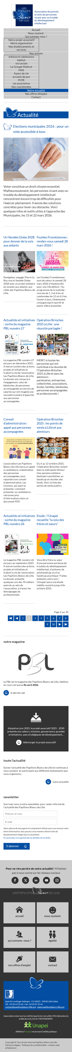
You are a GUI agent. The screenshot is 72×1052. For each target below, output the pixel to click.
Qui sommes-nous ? (36, 36)
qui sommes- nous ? (19, 940)
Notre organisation (21, 43)
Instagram (56, 880)
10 (53, 624)
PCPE (21, 80)
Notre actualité (36, 90)
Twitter (25, 880)
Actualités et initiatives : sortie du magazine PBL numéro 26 (19, 520)
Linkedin (36, 880)
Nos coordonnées (21, 86)
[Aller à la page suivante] (59, 624)
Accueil (36, 29)
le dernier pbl (17, 692)
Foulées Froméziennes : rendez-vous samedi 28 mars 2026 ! (52, 241)
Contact (36, 97)
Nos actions (36, 53)
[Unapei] (36, 1027)
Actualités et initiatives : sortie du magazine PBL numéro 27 (19, 324)
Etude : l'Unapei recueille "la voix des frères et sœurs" (50, 520)
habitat (21, 60)
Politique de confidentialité (34, 1045)
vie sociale (21, 63)
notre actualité (61, 781)
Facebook (15, 880)
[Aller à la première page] (10, 618)
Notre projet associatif (21, 39)
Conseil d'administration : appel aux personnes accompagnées (17, 425)
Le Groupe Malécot (21, 66)
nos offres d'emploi (19, 965)
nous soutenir (52, 916)
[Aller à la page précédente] (17, 618)
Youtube (46, 880)
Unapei (28, 1031)
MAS (21, 70)
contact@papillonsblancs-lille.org (20, 1007)
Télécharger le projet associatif (39, 742)
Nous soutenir (36, 33)
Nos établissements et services (21, 48)
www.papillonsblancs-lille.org (50, 1007)
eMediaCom (10, 1048)
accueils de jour (21, 76)
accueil (19, 916)
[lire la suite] (36, 159)
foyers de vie (21, 73)
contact (52, 965)
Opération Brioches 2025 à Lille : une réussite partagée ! (50, 324)
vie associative (21, 83)
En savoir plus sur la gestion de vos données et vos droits (27, 838)
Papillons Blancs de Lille (46, 1042)
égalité (53, 940)
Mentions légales (12, 1045)
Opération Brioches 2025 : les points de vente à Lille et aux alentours (50, 425)
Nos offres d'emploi (36, 93)
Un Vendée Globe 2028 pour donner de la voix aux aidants (18, 241)
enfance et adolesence (21, 56)
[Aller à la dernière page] (66, 624)
